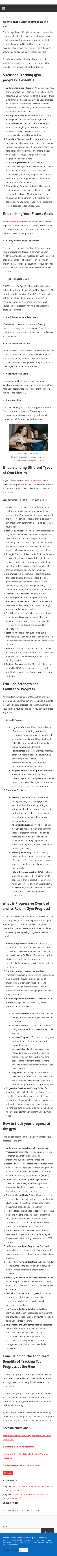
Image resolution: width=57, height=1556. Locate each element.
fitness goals (16, 221)
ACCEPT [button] (23, 1550)
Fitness (7, 1473)
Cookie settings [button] (10, 1550)
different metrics (32, 480)
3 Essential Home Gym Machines (18, 1446)
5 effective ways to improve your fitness (22, 1465)
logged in (19, 1510)
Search (6, 1526)
